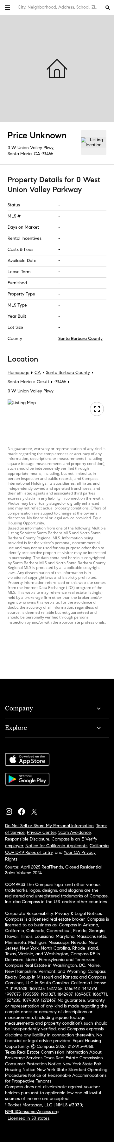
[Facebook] (24, 810)
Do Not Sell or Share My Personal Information (49, 825)
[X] (36, 810)
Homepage (18, 372)
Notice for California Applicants (56, 845)
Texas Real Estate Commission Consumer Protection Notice (54, 1060)
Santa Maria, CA (24, 153)
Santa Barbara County (80, 338)
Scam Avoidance (74, 832)
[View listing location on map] (93, 142)
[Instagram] (11, 810)
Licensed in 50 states (28, 1118)
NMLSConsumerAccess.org (32, 1111)
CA (38, 372)
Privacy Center (41, 832)
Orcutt (43, 381)
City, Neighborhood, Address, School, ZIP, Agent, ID (59, 7)
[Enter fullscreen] (97, 409)
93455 (47, 153)
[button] (7, 7)
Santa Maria (20, 381)
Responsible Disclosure (27, 839)
